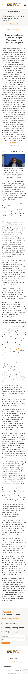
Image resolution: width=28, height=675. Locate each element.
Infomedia (19, 673)
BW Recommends (11, 632)
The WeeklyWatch (12, 623)
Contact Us (14, 658)
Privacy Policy (10, 670)
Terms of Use (18, 670)
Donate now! (14, 24)
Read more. (14, 142)
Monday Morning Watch (14, 627)
